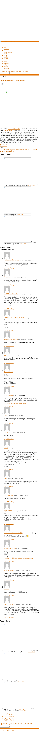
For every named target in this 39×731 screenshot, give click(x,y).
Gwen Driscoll (8, 372)
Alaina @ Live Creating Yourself (14, 318)
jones (5, 478)
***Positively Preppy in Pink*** (13, 533)
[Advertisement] (19, 21)
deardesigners (8, 495)
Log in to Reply (9, 268)
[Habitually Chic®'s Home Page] (8, 41)
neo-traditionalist (21, 149)
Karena (6, 415)
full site (11, 730)
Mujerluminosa (8, 511)
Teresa (6, 448)
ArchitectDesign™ (9, 570)
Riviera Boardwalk (10, 548)
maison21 (7, 432)
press (2, 151)
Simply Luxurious (9, 604)
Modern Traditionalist (11, 339)
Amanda (6, 589)
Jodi (5, 355)
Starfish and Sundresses (12, 260)
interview (12, 149)
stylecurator (8, 277)
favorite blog (4, 149)
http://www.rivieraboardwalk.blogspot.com (18, 558)
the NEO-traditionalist (11, 294)
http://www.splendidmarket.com (15, 403)
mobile (3, 730)
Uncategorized (9, 151)
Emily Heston (8, 395)
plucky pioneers (33, 149)
